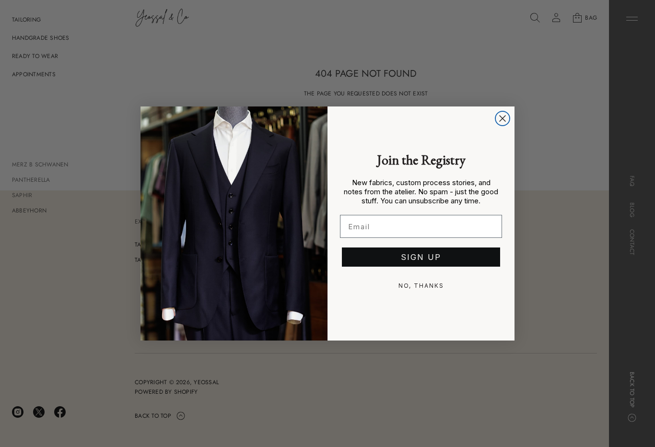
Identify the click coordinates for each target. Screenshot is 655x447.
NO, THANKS (421, 285)
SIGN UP (421, 257)
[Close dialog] (502, 118)
